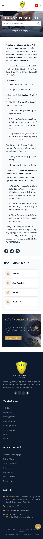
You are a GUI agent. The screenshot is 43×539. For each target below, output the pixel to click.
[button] (3, 5)
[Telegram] (23, 393)
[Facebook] (15, 393)
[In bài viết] (12, 251)
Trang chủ (15, 31)
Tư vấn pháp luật (25, 31)
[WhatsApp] (19, 393)
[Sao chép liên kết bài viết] (6, 251)
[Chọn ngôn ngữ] (38, 5)
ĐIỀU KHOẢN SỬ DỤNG (32, 534)
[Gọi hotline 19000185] (38, 527)
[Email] (27, 393)
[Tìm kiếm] (38, 23)
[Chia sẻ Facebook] (17, 251)
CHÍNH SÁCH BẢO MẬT (11, 534)
